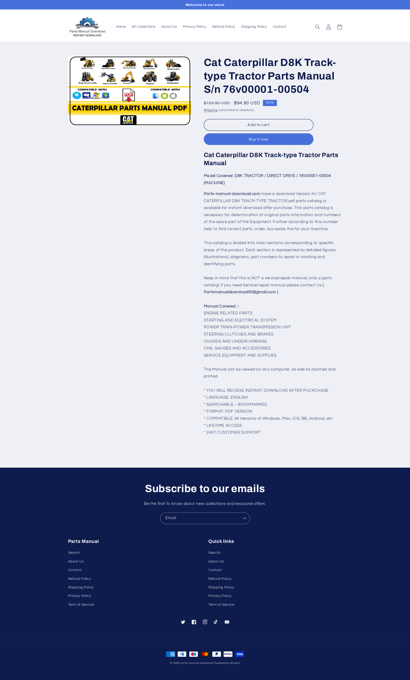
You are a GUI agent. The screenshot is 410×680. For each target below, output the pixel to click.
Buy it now (259, 139)
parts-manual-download (197, 663)
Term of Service (81, 604)
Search (74, 552)
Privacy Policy (79, 596)
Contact (75, 570)
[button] (317, 27)
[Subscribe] (244, 518)
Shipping (211, 110)
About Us (76, 561)
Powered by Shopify (227, 663)
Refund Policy (79, 579)
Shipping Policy (81, 587)
